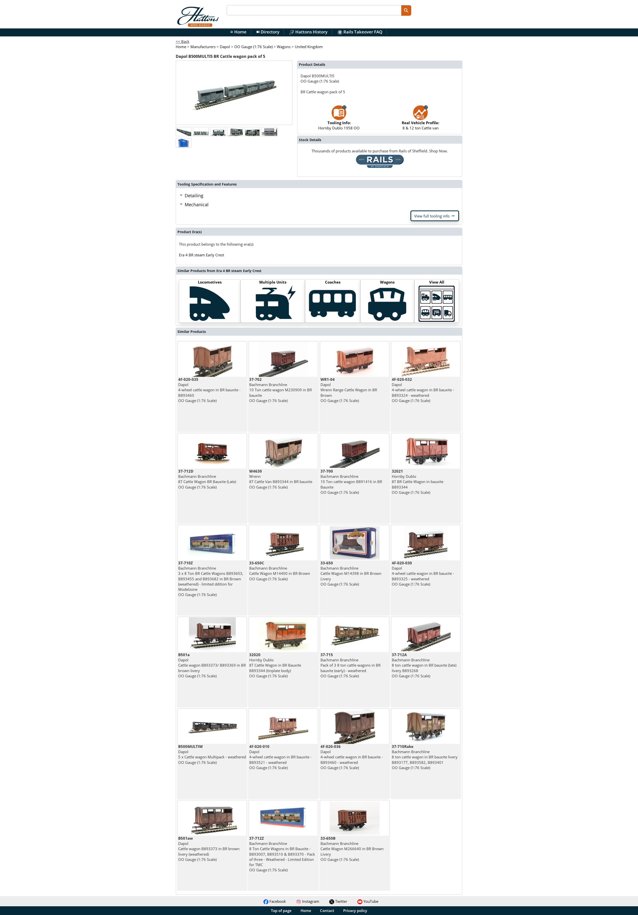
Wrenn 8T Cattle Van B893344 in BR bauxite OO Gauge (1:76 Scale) (280, 479)
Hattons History (310, 32)
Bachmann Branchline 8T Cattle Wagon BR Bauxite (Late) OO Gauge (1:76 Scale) (207, 479)
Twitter (340, 901)
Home (238, 32)
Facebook (277, 901)
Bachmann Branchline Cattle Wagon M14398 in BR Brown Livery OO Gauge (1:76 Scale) (350, 573)
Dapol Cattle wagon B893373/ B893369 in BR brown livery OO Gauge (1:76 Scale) (212, 665)
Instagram (310, 901)
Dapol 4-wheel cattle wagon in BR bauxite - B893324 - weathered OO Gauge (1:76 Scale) (423, 390)
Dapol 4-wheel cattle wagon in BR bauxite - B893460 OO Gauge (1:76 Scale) (209, 390)
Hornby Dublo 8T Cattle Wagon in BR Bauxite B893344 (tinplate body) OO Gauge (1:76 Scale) (275, 665)
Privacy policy (355, 910)
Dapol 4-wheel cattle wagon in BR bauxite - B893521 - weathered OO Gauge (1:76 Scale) (280, 757)
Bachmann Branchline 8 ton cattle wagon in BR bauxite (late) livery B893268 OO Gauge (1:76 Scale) (424, 665)
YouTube (370, 901)
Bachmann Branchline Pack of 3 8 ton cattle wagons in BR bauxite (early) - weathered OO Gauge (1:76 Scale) (350, 665)
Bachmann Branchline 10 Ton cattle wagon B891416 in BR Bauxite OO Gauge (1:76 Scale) (351, 482)
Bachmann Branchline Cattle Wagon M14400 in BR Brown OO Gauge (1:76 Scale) (279, 570)
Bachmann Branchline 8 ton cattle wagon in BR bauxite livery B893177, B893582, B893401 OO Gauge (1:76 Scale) (425, 757)
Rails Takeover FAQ (362, 32)
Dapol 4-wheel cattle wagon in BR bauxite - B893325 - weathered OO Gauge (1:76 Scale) (423, 573)
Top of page (281, 910)
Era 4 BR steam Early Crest (201, 254)
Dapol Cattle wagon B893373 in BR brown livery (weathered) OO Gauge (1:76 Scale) (208, 849)
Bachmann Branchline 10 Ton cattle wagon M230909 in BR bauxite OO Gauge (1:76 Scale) (280, 390)
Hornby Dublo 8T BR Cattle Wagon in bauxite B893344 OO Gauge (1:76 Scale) (417, 482)
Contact (327, 910)
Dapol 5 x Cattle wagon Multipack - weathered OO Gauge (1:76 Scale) (212, 754)
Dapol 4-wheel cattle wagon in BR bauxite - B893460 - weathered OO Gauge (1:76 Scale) (351, 757)
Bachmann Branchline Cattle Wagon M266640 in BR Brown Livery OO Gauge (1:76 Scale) (352, 849)
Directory (267, 32)
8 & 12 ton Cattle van (420, 125)
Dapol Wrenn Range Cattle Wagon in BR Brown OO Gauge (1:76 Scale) (348, 390)
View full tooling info (434, 215)
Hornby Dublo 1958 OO (339, 125)
